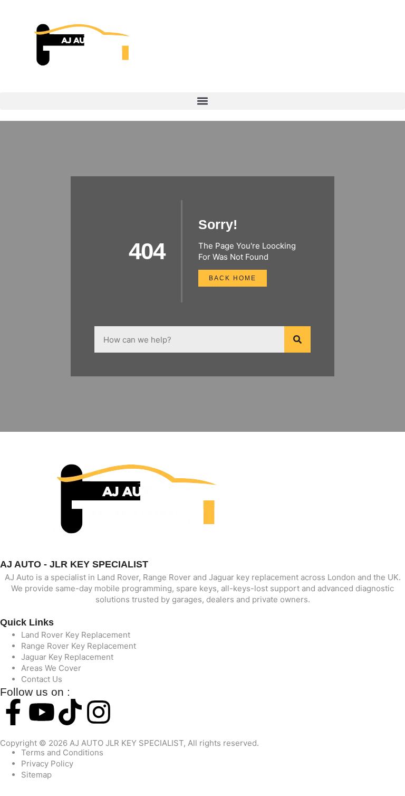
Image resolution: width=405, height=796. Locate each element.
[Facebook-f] (13, 712)
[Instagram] (98, 712)
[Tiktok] (70, 712)
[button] (202, 101)
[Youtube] (41, 712)
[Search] (297, 339)
